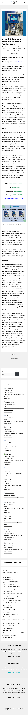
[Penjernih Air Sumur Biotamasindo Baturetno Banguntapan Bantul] (9, 404)
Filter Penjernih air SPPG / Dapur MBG (10, 575)
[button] (2, 2)
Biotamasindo (16, 187)
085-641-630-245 (17, 194)
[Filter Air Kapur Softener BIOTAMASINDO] (9, 469)
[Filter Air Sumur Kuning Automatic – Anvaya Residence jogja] (9, 429)
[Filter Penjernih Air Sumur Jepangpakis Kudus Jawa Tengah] (9, 390)
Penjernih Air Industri (8, 609)
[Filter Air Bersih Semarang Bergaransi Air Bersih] (9, 518)
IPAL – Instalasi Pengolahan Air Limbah (12, 600)
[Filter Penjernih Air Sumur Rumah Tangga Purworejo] (9, 442)
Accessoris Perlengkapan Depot (10, 623)
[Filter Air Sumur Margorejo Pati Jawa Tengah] (9, 417)
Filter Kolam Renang (8, 591)
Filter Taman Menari (8, 598)
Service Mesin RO (7, 612)
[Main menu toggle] (25, 2)
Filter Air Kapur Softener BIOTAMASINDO (13, 473)
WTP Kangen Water (7, 616)
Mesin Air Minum (6, 577)
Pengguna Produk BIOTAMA (8, 48)
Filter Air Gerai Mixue (8, 584)
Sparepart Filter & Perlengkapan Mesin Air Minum (13, 619)
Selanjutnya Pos (14, 358)
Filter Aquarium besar (8, 589)
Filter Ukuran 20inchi (8, 628)
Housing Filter (6, 630)
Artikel (3, 570)
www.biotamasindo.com (17, 183)
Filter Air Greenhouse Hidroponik (10, 47)
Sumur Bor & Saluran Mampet (9, 635)
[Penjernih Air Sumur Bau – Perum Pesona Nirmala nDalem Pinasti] (9, 531)
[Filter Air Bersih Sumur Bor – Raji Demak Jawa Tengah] (9, 504)
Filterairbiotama (17, 191)
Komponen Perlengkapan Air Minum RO (12, 632)
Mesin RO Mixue (7, 607)
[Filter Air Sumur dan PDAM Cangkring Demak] (9, 494)
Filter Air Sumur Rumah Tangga (9, 572)
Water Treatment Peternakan (10, 614)
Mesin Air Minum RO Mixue (8, 579)
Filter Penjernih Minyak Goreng (10, 596)
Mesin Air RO (21, 47)
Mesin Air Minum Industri (9, 603)
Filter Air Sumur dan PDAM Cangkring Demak (14, 497)
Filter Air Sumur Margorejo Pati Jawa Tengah (13, 421)
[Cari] (17, 374)
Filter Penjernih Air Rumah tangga (11, 593)
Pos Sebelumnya (14, 355)
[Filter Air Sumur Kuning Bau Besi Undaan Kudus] (9, 481)
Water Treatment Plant (7, 637)
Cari (2, 371)
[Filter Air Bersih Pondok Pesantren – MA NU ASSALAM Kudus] (9, 456)
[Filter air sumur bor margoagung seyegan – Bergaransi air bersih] (9, 545)
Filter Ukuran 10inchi (8, 626)
